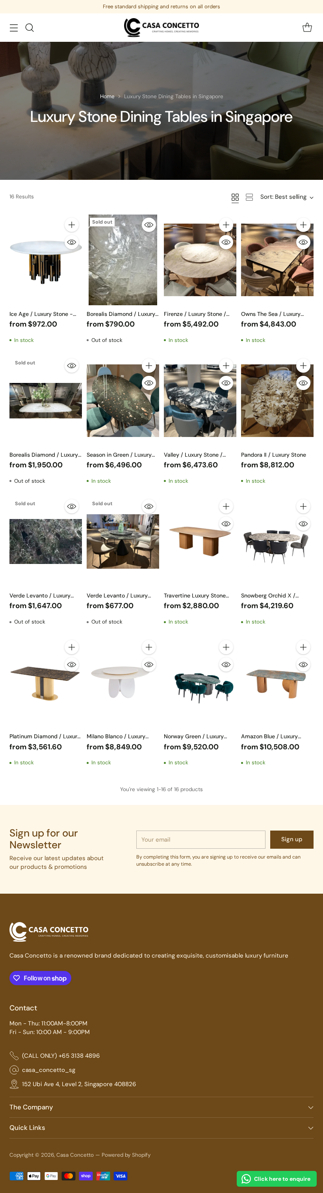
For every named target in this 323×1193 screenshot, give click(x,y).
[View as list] (249, 197)
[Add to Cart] (72, 225)
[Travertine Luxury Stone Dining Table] (200, 541)
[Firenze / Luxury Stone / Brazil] (200, 260)
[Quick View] (72, 242)
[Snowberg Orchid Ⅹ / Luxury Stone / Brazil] (277, 541)
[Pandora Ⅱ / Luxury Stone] (277, 400)
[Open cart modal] (307, 27)
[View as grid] (235, 197)
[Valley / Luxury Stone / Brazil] (200, 400)
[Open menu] (14, 27)
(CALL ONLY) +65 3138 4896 (61, 1056)
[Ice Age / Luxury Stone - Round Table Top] (45, 260)
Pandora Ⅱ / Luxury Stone (273, 454)
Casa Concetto (75, 1155)
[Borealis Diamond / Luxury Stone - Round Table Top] (123, 260)
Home (107, 96)
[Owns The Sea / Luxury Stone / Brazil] (277, 260)
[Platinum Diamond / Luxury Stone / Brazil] (45, 682)
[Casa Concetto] (161, 27)
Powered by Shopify (126, 1155)
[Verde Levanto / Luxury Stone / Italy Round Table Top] (123, 541)
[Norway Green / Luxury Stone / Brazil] (200, 682)
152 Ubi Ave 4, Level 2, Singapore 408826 (79, 1084)
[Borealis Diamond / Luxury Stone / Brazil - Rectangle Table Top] (45, 400)
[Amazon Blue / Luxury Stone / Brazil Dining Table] (277, 682)
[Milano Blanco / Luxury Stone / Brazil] (123, 682)
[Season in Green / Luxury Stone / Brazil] (123, 400)
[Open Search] (29, 27)
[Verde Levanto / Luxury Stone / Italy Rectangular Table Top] (45, 541)
